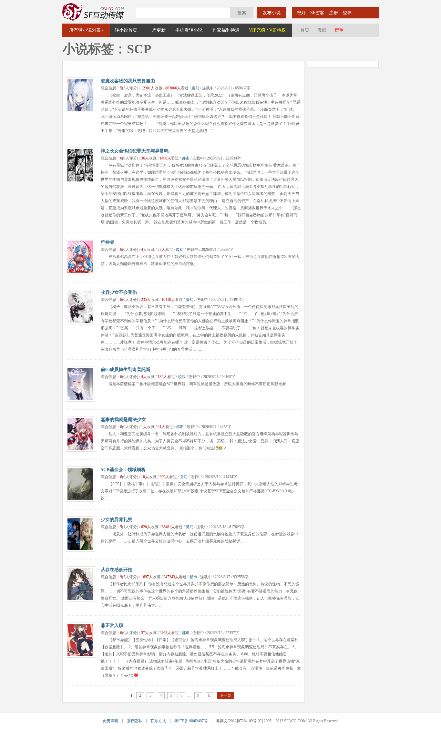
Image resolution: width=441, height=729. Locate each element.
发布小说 (271, 12)
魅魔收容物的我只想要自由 (128, 80)
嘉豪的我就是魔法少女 (123, 419)
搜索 (241, 12)
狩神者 (107, 242)
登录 (347, 12)
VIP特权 (277, 30)
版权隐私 (134, 721)
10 (209, 695)
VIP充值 (257, 30)
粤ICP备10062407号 (191, 721)
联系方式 (158, 721)
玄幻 (184, 477)
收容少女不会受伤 (119, 292)
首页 (304, 30)
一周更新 (157, 30)
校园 (182, 377)
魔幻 (195, 88)
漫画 (321, 30)
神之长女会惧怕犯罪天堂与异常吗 (135, 151)
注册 (333, 12)
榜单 (339, 30)
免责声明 (110, 721)
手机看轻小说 (188, 30)
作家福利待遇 (226, 30)
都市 (186, 158)
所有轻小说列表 (85, 30)
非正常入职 (112, 625)
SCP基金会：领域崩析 (123, 469)
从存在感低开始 (116, 569)
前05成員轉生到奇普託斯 (125, 369)
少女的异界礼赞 (116, 519)
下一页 (225, 695)
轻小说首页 (126, 30)
